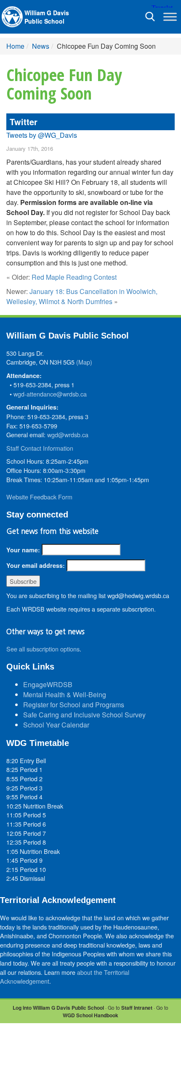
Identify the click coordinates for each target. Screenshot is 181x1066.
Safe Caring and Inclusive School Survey (84, 714)
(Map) (84, 361)
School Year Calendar (56, 725)
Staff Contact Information (39, 448)
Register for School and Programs (73, 704)
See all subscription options (43, 648)
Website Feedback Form (39, 496)
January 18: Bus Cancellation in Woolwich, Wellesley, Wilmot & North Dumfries (81, 296)
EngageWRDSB (47, 684)
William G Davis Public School (46, 16)
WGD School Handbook (90, 1015)
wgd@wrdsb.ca (67, 434)
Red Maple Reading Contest (74, 277)
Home (15, 46)
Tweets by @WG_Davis (41, 135)
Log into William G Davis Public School (58, 1007)
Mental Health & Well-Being (64, 694)
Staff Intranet (136, 1007)
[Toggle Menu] (170, 17)
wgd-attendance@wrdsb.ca (50, 393)
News (40, 46)
